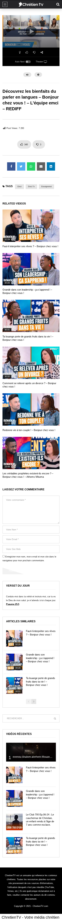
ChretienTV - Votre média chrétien (30, 917)
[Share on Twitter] (21, 166)
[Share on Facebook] (11, 166)
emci (19, 186)
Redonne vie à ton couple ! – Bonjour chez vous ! (28, 430)
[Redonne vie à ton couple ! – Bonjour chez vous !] (31, 409)
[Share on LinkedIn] (51, 166)
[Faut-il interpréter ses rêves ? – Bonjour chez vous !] (31, 225)
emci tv (31, 186)
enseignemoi (46, 186)
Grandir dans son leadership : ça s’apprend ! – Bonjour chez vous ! (40, 658)
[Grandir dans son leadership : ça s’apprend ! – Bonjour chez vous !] (31, 269)
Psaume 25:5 (12, 604)
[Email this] (41, 166)
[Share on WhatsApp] (31, 166)
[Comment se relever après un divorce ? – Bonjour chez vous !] (31, 363)
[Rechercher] (58, 4)
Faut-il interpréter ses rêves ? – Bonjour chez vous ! (30, 246)
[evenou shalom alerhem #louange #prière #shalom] (31, 752)
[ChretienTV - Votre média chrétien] (31, 4)
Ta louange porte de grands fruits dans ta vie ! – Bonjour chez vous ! (40, 681)
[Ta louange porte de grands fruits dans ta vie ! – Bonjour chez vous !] (31, 316)
